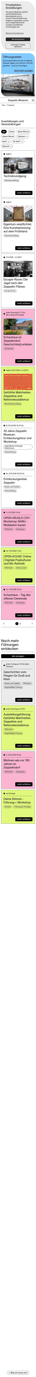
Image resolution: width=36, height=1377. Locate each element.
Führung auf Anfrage (22, 807)
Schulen (8, 807)
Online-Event (21, 568)
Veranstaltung (10, 452)
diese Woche (23, 132)
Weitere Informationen (15, 33)
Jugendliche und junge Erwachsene (14, 447)
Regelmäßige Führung (13, 687)
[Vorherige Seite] (3, 623)
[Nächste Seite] (32, 623)
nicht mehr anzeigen (23, 70)
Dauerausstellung (11, 180)
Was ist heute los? (19, 1373)
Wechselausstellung (13, 404)
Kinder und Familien (12, 487)
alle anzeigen (18, 656)
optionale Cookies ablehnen (18, 46)
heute (11, 132)
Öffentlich (9, 529)
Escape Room (10, 291)
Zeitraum (21, 136)
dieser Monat (8, 136)
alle (3, 132)
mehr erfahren (23, 193)
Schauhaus (9, 349)
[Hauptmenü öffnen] (33, 100)
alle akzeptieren (18, 39)
